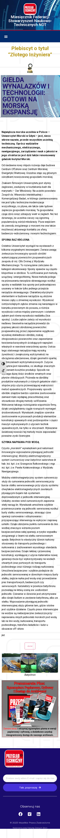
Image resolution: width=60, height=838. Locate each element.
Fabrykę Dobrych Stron (37, 828)
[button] (5, 36)
